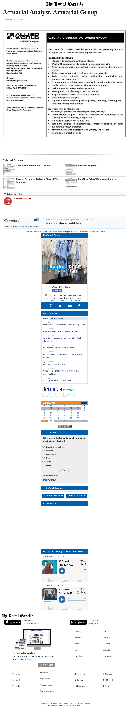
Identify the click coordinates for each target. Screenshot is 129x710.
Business (78, 637)
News (77, 631)
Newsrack (107, 655)
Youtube (108, 673)
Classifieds (107, 637)
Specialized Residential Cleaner (33, 165)
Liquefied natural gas (55, 446)
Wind (48, 461)
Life (76, 649)
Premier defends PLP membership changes (62, 331)
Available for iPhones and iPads (31, 622)
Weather (106, 643)
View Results (50, 475)
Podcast (108, 686)
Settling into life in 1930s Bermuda (58, 381)
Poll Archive (49, 479)
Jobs (105, 631)
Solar (48, 457)
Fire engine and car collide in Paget (58, 348)
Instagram (81, 686)
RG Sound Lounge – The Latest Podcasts (65, 551)
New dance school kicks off (54, 364)
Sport (77, 643)
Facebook (80, 673)
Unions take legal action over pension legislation (64, 325)
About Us (16, 673)
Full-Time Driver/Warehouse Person (97, 179)
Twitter (79, 679)
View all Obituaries (53, 496)
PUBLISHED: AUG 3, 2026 (52, 585)
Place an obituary (77, 496)
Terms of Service (89, 232)
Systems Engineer (87, 165)
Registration (45, 678)
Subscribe (16, 686)
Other (48, 465)
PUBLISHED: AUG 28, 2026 (53, 556)
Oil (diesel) (51, 454)
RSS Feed (108, 679)
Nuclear (49, 450)
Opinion (78, 655)
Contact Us (16, 679)
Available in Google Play (94, 622)
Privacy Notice (46, 684)
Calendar (106, 649)
